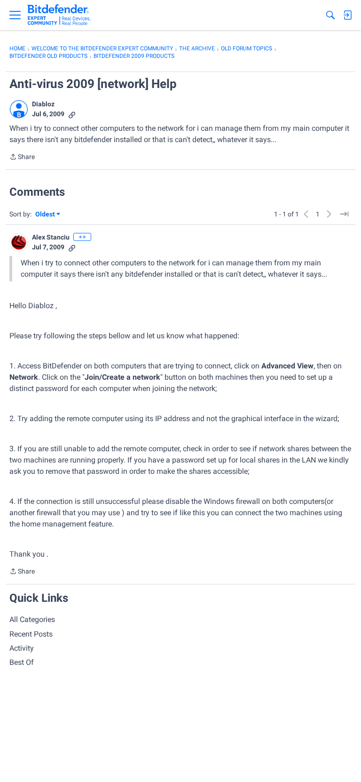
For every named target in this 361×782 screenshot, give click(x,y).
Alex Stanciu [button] (51, 237)
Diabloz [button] (43, 104)
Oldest (45, 214)
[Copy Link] (72, 114)
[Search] (330, 15)
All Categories (32, 619)
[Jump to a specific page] (344, 214)
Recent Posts (31, 634)
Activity (21, 648)
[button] (18, 109)
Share (22, 157)
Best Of (21, 662)
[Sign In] (347, 15)
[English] (59, 15)
